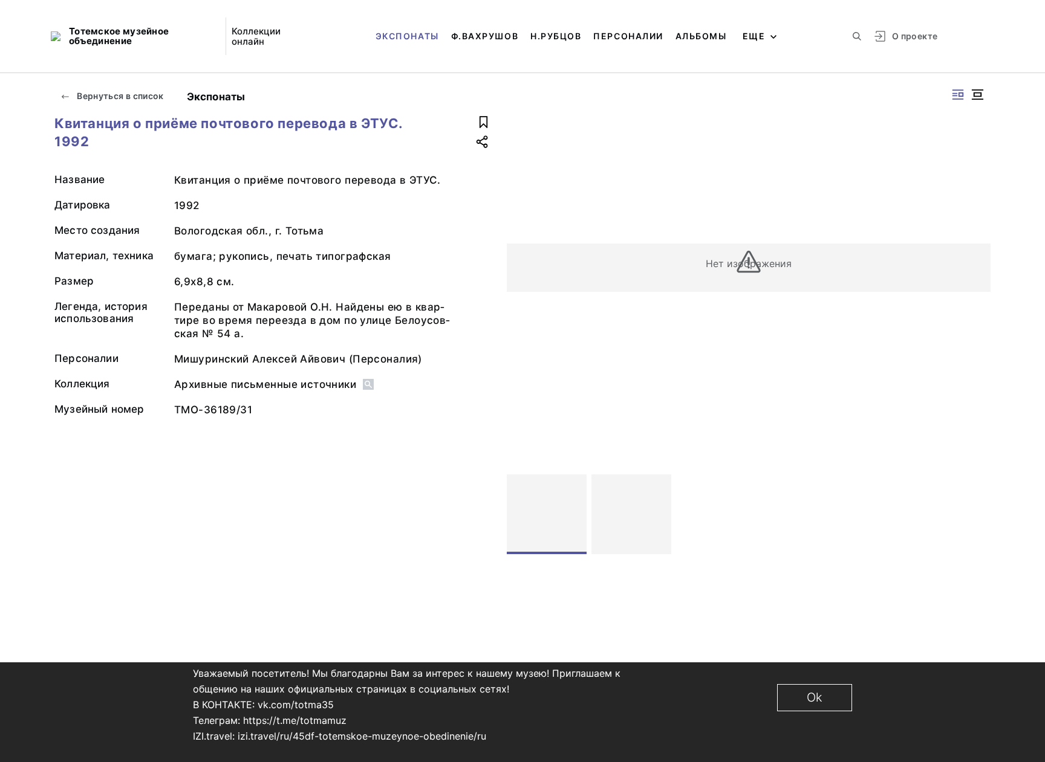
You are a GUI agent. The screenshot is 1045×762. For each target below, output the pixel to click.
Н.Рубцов (555, 36)
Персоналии (628, 36)
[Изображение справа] (958, 94)
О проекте (914, 36)
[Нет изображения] (547, 514)
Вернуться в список (119, 96)
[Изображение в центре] (977, 94)
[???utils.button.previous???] (521, 514)
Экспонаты (407, 36)
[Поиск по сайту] (857, 36)
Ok (814, 697)
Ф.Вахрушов (484, 36)
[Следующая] (976, 514)
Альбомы (701, 36)
